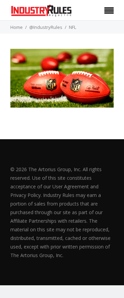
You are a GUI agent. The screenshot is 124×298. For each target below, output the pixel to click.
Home (16, 27)
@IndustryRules (45, 27)
